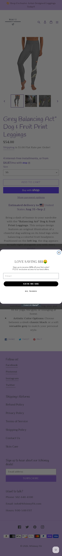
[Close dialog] (59, 252)
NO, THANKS (31, 291)
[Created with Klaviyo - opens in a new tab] (31, 305)
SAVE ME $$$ (31, 284)
